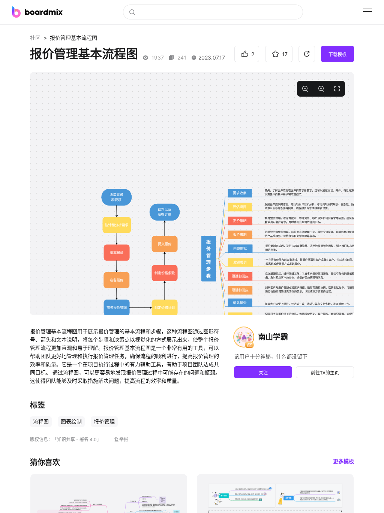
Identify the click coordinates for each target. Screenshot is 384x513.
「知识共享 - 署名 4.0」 (76, 439)
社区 (35, 37)
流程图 (41, 421)
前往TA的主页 (325, 373)
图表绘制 (71, 421)
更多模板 (343, 461)
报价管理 (104, 421)
